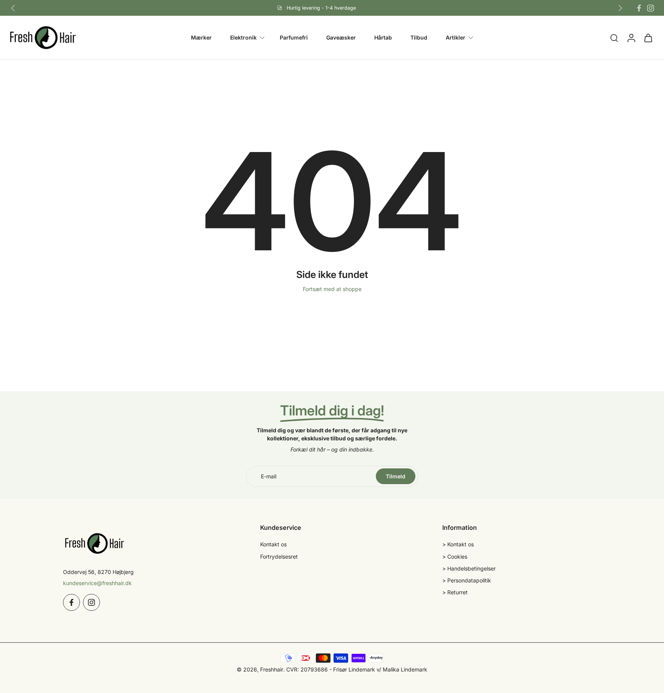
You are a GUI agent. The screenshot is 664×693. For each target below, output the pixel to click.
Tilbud (418, 37)
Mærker (201, 37)
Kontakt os (273, 544)
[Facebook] (639, 8)
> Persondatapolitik (466, 580)
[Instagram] (650, 8)
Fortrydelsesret (279, 556)
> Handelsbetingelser (469, 568)
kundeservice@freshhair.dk (97, 583)
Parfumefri (294, 37)
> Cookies (454, 556)
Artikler (455, 37)
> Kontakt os (458, 544)
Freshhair (271, 669)
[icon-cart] (647, 38)
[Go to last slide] (13, 8)
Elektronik (243, 37)
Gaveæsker (341, 37)
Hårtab (383, 37)
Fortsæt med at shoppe (332, 289)
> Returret (455, 592)
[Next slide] (620, 8)
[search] (614, 38)
